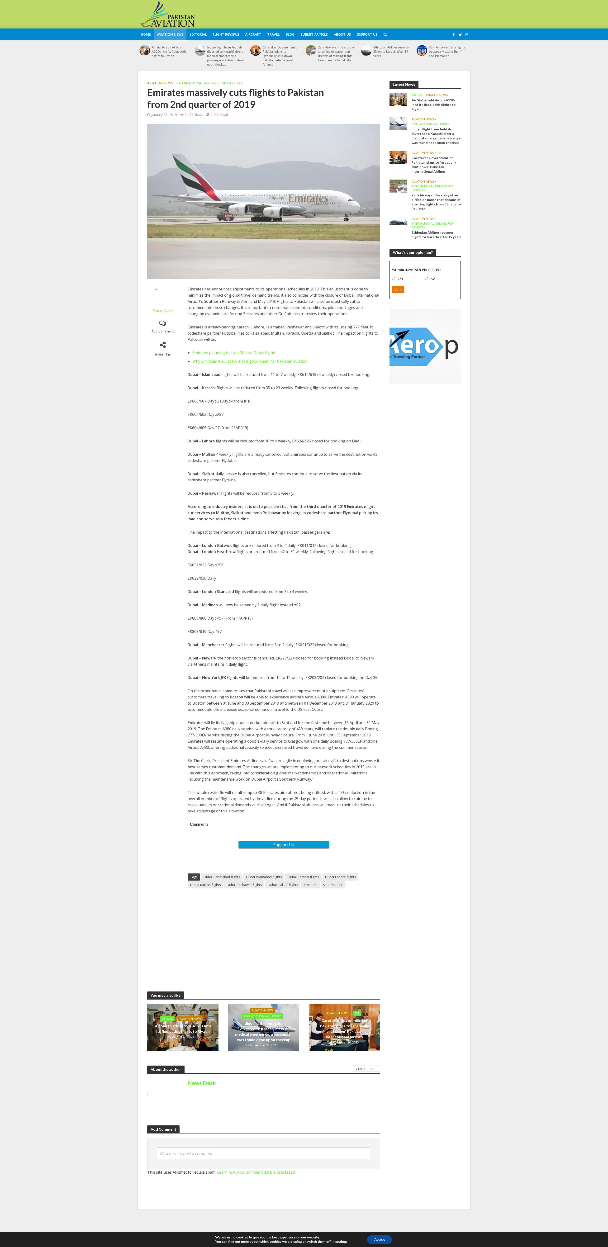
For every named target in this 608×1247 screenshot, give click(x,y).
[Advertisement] (383, 13)
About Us (342, 34)
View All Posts (366, 1069)
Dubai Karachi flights (303, 877)
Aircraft (253, 34)
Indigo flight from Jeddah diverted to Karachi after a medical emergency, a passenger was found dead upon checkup (225, 55)
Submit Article (314, 34)
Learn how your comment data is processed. (256, 1172)
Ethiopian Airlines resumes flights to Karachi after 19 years (391, 51)
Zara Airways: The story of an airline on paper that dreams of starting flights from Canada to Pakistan (336, 53)
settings (341, 1242)
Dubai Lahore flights (340, 877)
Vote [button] (398, 289)
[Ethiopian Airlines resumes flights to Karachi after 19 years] (366, 50)
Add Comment (163, 331)
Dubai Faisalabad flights (222, 877)
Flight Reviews (226, 34)
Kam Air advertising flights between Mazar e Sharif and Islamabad (447, 51)
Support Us (367, 34)
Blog (290, 34)
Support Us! (283, 844)
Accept (379, 1239)
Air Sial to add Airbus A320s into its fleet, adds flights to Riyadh (169, 51)
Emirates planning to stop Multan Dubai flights (234, 352)
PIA (357, 1013)
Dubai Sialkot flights (283, 884)
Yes (400, 279)
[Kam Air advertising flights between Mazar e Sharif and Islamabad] (422, 50)
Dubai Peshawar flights (244, 884)
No (433, 279)
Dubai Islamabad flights (264, 877)
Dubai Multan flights (205, 884)
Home (146, 34)
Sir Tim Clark (332, 884)
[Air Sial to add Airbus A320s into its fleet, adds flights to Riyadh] (145, 50)
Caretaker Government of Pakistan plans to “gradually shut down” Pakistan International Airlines (281, 55)
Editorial (198, 34)
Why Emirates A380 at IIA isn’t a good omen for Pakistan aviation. (250, 361)
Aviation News (170, 34)
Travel (273, 34)
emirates (310, 884)
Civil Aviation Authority (262, 1016)
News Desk (163, 310)
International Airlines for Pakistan (209, 83)
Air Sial (167, 1019)
